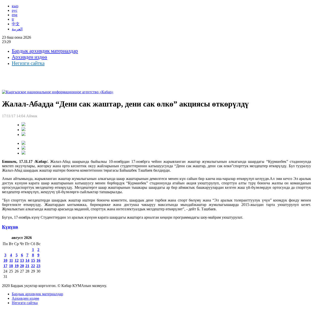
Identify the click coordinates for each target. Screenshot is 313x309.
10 (5, 260)
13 (22, 260)
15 (33, 260)
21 (27, 266)
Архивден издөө (29, 57)
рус (14, 10)
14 (27, 260)
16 (38, 260)
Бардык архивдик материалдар (45, 51)
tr (13, 19)
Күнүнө (10, 226)
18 (11, 266)
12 (17, 260)
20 (22, 266)
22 (33, 266)
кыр (15, 6)
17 (5, 266)
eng (14, 15)
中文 (16, 24)
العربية (17, 29)
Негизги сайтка (28, 63)
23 (38, 266)
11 (11, 260)
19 (17, 266)
